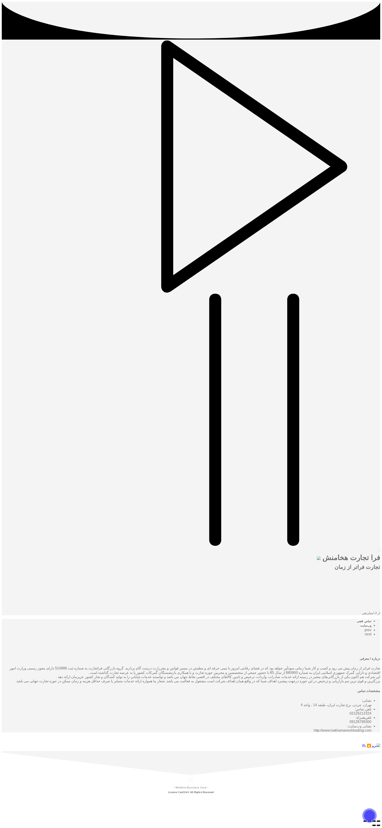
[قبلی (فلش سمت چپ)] (378, 825)
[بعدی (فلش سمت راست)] (374, 825)
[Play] (254, 291)
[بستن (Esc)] (378, 821)
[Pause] (254, 544)
